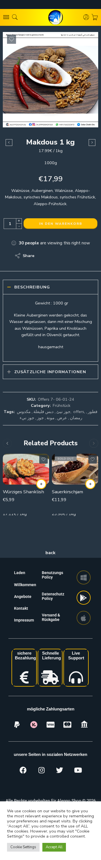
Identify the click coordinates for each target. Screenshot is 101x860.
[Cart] (94, 17)
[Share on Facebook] (55, 255)
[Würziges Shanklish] (26, 469)
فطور (92, 411)
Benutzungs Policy (52, 574)
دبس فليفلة (43, 411)
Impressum (24, 620)
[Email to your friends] (77, 255)
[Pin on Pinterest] (66, 255)
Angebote (22, 596)
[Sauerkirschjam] (75, 469)
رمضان (76, 418)
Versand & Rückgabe (51, 617)
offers (78, 411)
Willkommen (25, 584)
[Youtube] (78, 770)
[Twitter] (60, 770)
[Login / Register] (86, 17)
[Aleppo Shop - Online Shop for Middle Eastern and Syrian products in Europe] (50, 17)
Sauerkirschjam (67, 492)
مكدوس (24, 411)
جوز (40, 418)
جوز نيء (27, 418)
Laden (19, 572)
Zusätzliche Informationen (50, 372)
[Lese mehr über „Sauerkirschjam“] (90, 484)
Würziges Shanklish (23, 492)
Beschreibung (32, 287)
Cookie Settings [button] (23, 847)
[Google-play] (84, 598)
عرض (62, 418)
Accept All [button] (54, 847)
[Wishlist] (11, 39)
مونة (50, 418)
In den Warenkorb (60, 223)
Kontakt (21, 608)
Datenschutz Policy (53, 596)
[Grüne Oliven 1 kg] (9, 142)
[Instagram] (42, 770)
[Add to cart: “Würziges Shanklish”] (41, 484)
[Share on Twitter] (44, 255)
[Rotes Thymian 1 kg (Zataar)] (92, 142)
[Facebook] (23, 770)
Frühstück (61, 405)
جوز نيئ (63, 411)
